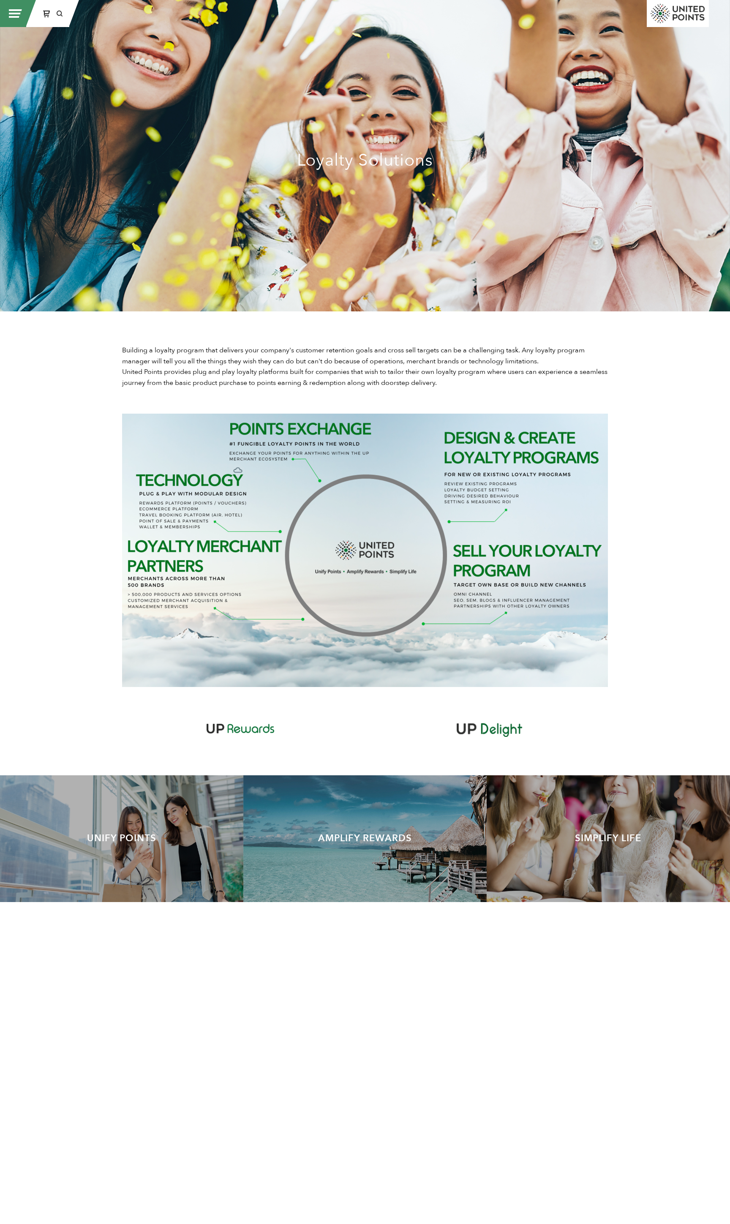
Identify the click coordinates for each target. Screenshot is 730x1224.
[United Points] (678, 13)
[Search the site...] (59, 13)
